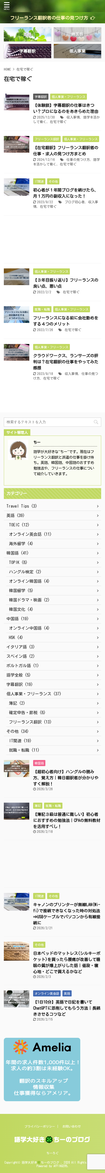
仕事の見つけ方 (78, 159)
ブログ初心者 (75, 202)
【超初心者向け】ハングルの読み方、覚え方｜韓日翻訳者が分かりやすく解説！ (65, 778)
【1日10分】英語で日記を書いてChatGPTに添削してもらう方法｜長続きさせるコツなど (66, 1008)
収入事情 (73, 117)
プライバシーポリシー (39, 1126)
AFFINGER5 (60, 1165)
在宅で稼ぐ (58, 122)
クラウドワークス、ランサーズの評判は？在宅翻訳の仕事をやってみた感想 (65, 362)
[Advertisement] (52, 241)
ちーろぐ (52, 1152)
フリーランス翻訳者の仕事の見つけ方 (49, 17)
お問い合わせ (71, 1126)
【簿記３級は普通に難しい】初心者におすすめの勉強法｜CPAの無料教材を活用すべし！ (66, 820)
